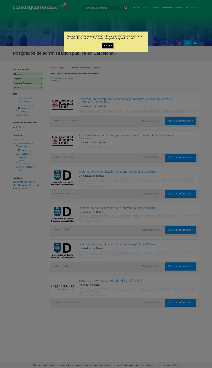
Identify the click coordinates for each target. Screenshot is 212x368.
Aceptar (108, 45)
